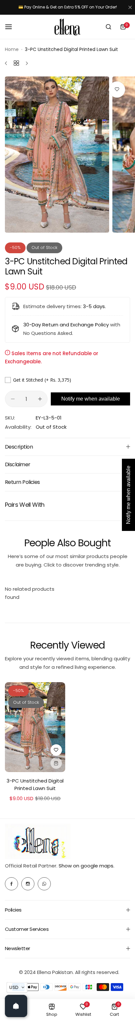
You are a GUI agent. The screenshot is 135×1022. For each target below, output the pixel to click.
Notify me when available (90, 399)
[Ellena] (67, 27)
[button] (17, 987)
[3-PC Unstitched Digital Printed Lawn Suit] (35, 727)
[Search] (108, 27)
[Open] (16, 1006)
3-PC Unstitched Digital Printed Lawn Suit (35, 784)
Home (12, 49)
